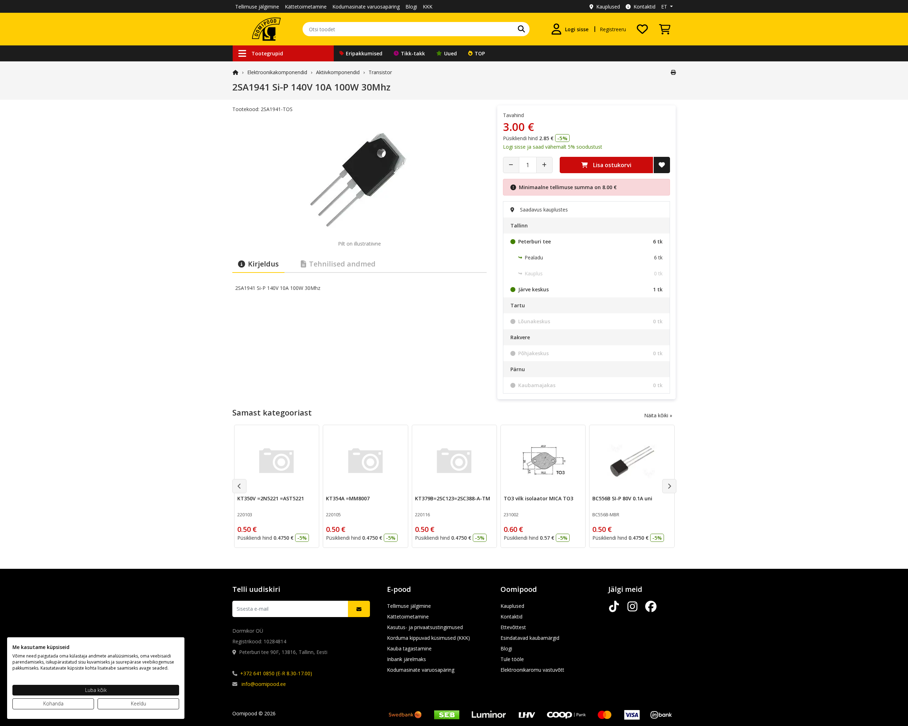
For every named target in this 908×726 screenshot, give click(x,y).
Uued (450, 53)
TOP (480, 53)
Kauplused (608, 6)
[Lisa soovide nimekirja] (662, 165)
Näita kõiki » (658, 415)
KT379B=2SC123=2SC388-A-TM (452, 498)
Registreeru (613, 29)
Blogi (411, 6)
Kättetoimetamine (306, 6)
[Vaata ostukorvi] (665, 29)
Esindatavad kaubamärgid (529, 637)
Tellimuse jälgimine (257, 6)
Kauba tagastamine (409, 648)
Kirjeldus (263, 264)
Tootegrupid (267, 53)
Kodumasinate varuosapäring (366, 6)
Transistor (380, 72)
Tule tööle (512, 659)
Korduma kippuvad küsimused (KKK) (428, 637)
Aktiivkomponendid (338, 72)
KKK (427, 6)
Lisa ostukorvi (612, 165)
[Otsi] (521, 29)
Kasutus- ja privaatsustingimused (425, 627)
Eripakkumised (364, 53)
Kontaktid (644, 6)
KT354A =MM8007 (348, 498)
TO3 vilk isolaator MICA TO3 (538, 498)
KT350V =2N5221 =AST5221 (270, 498)
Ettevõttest (513, 627)
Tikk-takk (413, 53)
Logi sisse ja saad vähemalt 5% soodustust (552, 146)
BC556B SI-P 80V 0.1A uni (622, 498)
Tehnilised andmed (342, 264)
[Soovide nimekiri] (642, 29)
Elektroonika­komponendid (277, 72)
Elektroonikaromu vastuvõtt (532, 669)
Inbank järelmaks (406, 659)
